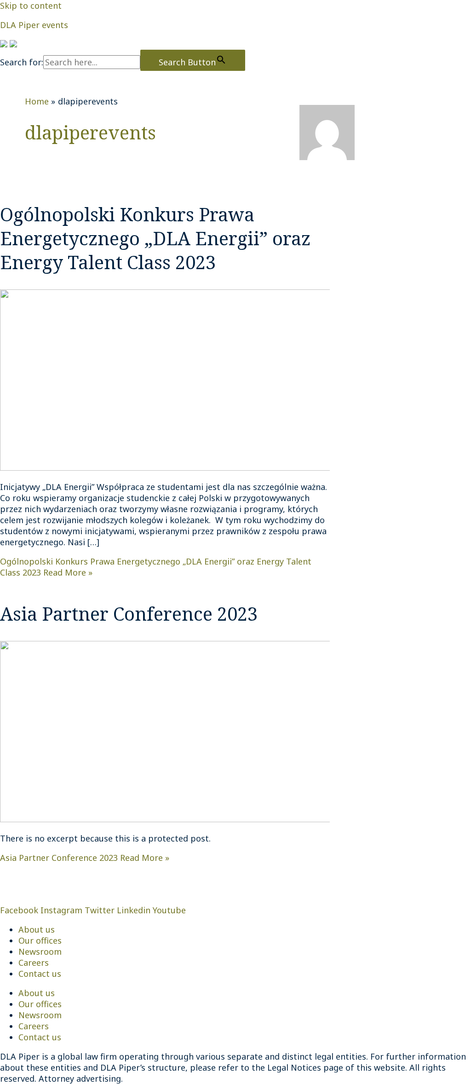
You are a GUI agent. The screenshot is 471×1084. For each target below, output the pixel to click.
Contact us (39, 973)
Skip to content (31, 5)
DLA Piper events (34, 24)
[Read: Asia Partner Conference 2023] (235, 819)
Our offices (40, 940)
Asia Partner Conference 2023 (129, 613)
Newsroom (40, 951)
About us (36, 929)
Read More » (84, 857)
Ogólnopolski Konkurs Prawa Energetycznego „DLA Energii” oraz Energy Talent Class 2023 (155, 238)
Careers (33, 962)
